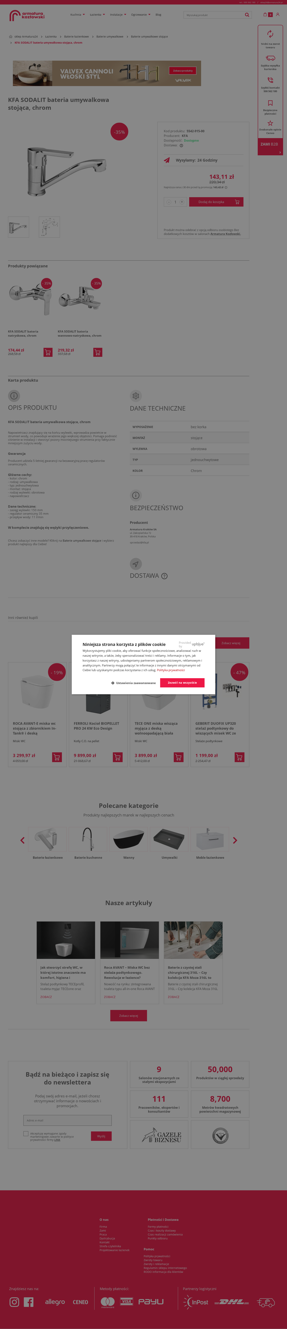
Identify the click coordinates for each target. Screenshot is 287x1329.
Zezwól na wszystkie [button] (182, 682)
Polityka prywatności (171, 670)
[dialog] (143, 664)
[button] (135, 683)
